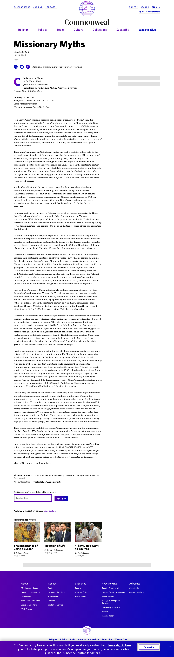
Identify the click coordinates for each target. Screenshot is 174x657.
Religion (23, 29)
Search (145, 7)
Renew (78, 588)
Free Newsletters (151, 12)
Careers (51, 600)
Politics (42, 29)
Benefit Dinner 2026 (110, 588)
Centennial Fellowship (30, 592)
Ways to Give (147, 29)
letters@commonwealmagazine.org (67, 67)
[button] (16, 68)
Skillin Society (108, 596)
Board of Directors (29, 605)
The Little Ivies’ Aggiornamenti (47, 482)
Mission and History (29, 588)
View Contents (50, 511)
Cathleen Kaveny (22, 553)
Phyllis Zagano (83, 553)
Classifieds (134, 588)
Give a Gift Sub (81, 592)
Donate (133, 7)
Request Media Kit (137, 592)
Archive (38, 7)
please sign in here (119, 645)
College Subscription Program (111, 601)
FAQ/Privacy (26, 609)
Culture (78, 29)
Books (60, 29)
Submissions (53, 596)
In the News (26, 596)
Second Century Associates (113, 592)
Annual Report (108, 616)
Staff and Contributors (30, 600)
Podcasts (51, 7)
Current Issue (22, 7)
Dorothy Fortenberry (55, 550)
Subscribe (122, 29)
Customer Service (55, 605)
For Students (80, 596)
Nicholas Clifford (21, 52)
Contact (51, 588)
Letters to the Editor (56, 592)
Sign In (156, 7)
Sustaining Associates (111, 607)
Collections (100, 29)
